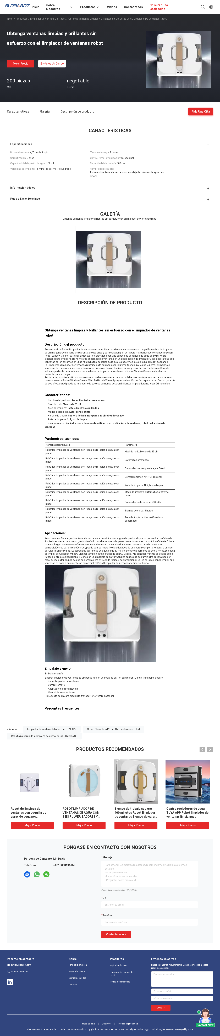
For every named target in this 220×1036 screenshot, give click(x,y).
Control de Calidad (77, 978)
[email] (27, 874)
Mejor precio (20, 63)
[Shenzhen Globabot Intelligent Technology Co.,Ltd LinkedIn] (10, 982)
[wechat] (46, 874)
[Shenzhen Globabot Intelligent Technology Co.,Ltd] (17, 5)
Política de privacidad (128, 1024)
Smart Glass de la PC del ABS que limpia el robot (113, 729)
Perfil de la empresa (78, 965)
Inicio (10, 18)
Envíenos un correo (52, 63)
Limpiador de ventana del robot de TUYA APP (51, 729)
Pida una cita (200, 111)
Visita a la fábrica (77, 971)
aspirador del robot (119, 965)
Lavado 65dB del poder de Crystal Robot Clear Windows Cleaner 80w (31, 812)
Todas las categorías (120, 982)
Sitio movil (107, 1024)
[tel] (56, 874)
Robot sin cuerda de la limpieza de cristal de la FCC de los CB (44, 736)
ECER (190, 1029)
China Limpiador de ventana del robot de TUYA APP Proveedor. (56, 1029)
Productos (22, 18)
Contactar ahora (116, 934)
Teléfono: (108, 915)
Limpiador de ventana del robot (48, 18)
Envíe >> (161, 1008)
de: (105, 897)
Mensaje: (108, 857)
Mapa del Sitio (88, 1024)
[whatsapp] (37, 874)
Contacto (73, 984)
